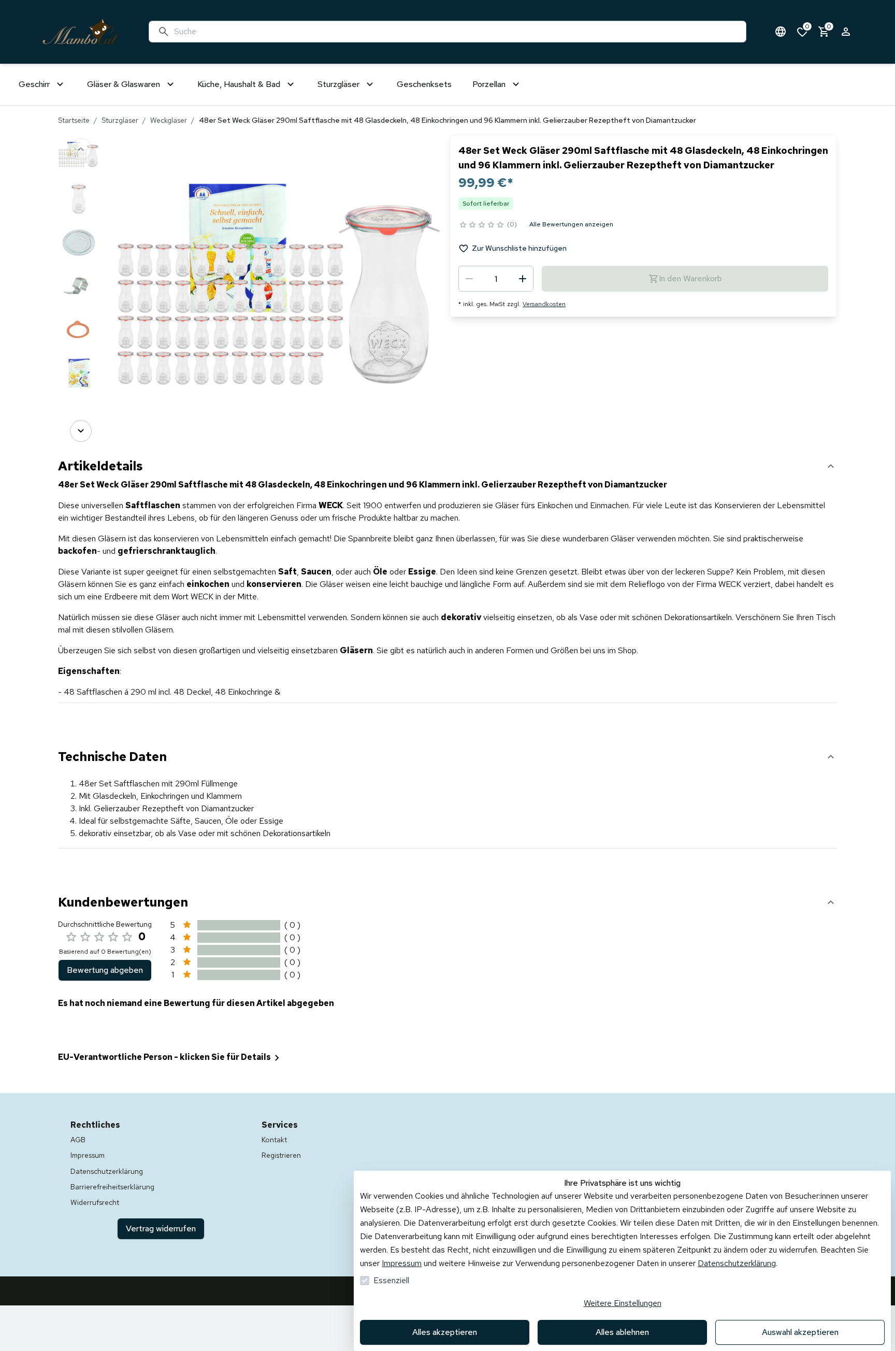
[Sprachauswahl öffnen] (780, 31)
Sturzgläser (120, 120)
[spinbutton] (496, 278)
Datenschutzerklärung (737, 1263)
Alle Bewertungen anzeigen (571, 224)
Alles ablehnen (622, 1332)
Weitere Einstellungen (622, 1303)
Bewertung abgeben (105, 970)
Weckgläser (168, 120)
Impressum (402, 1263)
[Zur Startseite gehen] (80, 31)
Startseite (74, 120)
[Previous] (80, 149)
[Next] (80, 431)
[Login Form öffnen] (845, 31)
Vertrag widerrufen (161, 1228)
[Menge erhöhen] (522, 278)
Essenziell (391, 1280)
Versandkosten (544, 304)
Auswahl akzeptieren (800, 1332)
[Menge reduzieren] (469, 278)
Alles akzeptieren (444, 1332)
